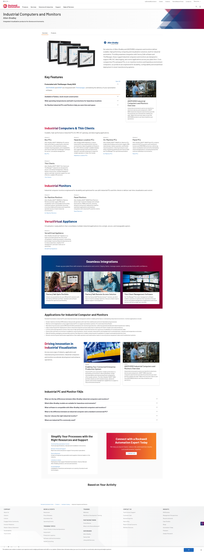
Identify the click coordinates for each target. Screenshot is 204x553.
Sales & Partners (68, 7)
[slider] (140, 95)
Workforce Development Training (92, 515)
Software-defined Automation (52, 538)
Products (25, 7)
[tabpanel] (102, 266)
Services (33, 7)
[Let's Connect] (202, 523)
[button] (141, 89)
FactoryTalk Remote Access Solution (94, 272)
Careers (6, 515)
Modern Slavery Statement (11, 527)
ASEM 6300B (50, 88)
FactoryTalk (86, 537)
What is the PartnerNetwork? (91, 526)
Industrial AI (47, 532)
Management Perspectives (170, 515)
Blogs (164, 524)
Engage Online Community (11, 521)
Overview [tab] (44, 33)
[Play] (128, 95)
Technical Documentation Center (60, 444)
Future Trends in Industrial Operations (54, 529)
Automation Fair (48, 518)
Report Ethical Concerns (130, 524)
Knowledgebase (55, 466)
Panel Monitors (78, 211)
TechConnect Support (129, 512)
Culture (6, 518)
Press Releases (48, 515)
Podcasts (165, 530)
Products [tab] (53, 33)
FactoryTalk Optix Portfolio (52, 272)
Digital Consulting (49, 541)
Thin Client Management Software (132, 272)
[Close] (201, 550)
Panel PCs (135, 153)
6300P (60, 88)
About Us (6, 512)
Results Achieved (168, 518)
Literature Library (56, 460)
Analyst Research (168, 533)
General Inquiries (128, 518)
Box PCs (47, 153)
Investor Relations (9, 524)
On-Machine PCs (107, 153)
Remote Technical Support (58, 448)
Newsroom (47, 512)
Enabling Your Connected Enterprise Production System (99, 343)
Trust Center (7, 533)
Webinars (86, 512)
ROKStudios (166, 512)
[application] (141, 88)
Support (58, 7)
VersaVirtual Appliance (51, 248)
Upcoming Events (48, 521)
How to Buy (126, 521)
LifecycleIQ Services (89, 540)
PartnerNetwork (55, 453)
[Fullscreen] (154, 95)
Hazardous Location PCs (80, 155)
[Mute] (151, 95)
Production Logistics (49, 535)
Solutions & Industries (46, 7)
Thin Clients (48, 177)
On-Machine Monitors (50, 213)
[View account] (200, 7)
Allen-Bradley (87, 534)
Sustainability (7, 530)
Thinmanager (80, 88)
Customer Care (127, 515)
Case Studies (166, 521)
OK (188, 550)
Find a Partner (87, 523)
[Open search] (196, 7)
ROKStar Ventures (128, 527)
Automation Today (168, 527)
